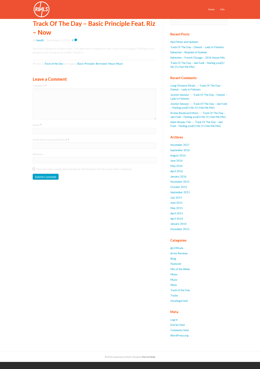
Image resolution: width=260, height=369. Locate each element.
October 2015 (178, 186)
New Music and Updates (184, 41)
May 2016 (176, 165)
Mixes (174, 274)
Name (37, 125)
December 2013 (179, 229)
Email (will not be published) (51, 139)
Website (38, 154)
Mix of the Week (180, 269)
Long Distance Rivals (182, 85)
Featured (175, 263)
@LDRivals (176, 248)
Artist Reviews (179, 253)
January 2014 (178, 223)
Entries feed (177, 324)
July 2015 (176, 197)
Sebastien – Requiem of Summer (188, 52)
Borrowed (101, 63)
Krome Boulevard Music (184, 113)
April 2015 (176, 213)
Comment (40, 85)
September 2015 (180, 192)
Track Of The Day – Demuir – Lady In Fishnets (197, 47)
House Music (115, 63)
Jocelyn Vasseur (179, 94)
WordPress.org (179, 335)
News (173, 284)
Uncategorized (179, 300)
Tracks (174, 295)
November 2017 (179, 144)
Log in (174, 319)
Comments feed (179, 330)
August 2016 (178, 155)
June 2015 (176, 202)
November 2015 (179, 181)
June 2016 (176, 160)
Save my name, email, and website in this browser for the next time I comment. (84, 169)
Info (222, 9)
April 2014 (176, 218)
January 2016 (178, 176)
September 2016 (180, 150)
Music (173, 279)
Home (211, 9)
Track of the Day (53, 63)
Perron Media (148, 357)
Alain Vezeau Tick (180, 122)
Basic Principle (85, 63)
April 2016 (176, 171)
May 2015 (176, 208)
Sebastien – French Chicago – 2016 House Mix (197, 57)
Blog (173, 258)
